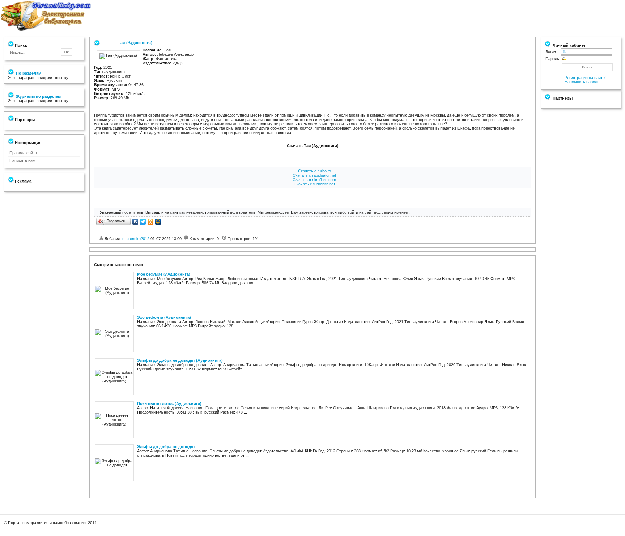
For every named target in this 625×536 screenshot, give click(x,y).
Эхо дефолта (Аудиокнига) (164, 317)
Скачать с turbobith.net (314, 184)
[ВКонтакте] (135, 221)
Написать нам (22, 160)
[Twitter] (143, 221)
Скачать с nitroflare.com (314, 179)
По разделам (28, 73)
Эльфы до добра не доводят (166, 446)
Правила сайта (23, 153)
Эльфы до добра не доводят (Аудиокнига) (180, 360)
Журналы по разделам (38, 96)
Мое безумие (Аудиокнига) (163, 274)
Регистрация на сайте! (585, 77)
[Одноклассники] (150, 221)
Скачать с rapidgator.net (314, 175)
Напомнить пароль (582, 82)
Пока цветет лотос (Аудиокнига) (169, 403)
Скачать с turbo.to (314, 171)
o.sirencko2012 (135, 238)
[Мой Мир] (158, 221)
